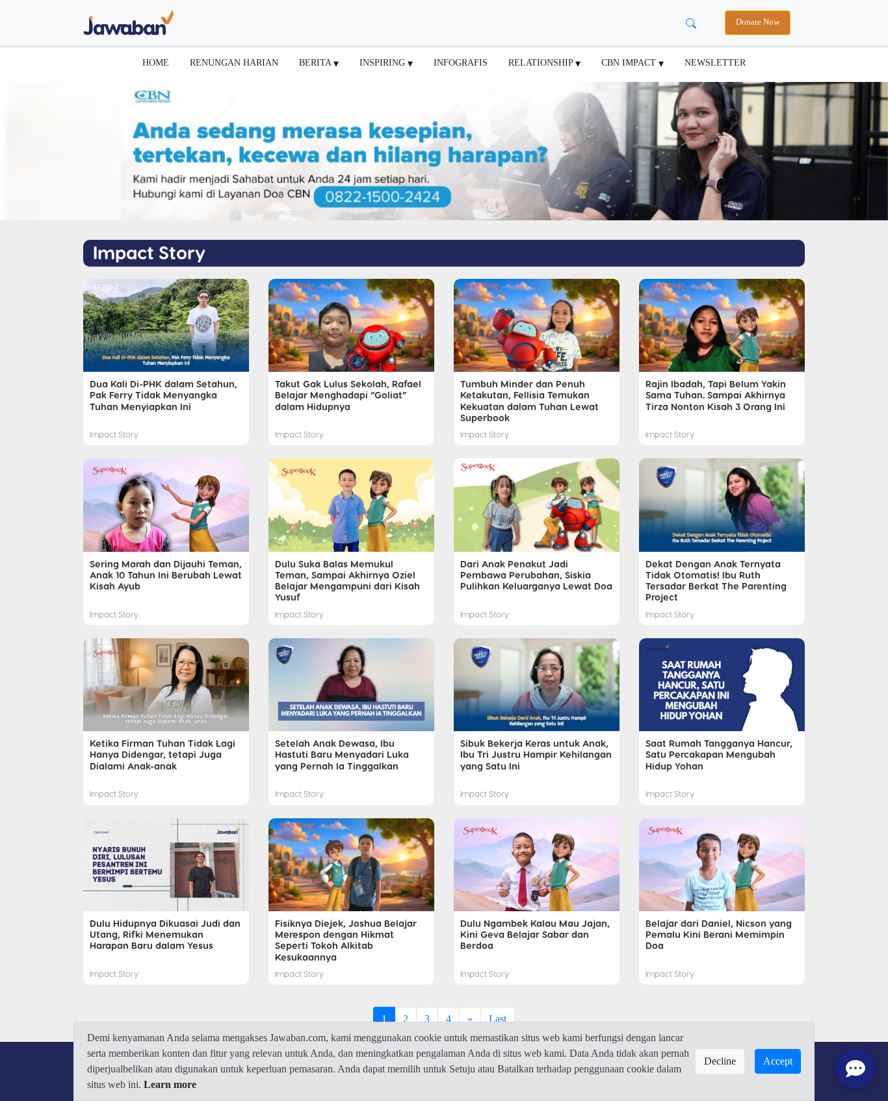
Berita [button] (316, 62)
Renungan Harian (234, 62)
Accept (777, 1061)
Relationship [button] (541, 62)
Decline (720, 1061)
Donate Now (757, 22)
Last (497, 1018)
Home (155, 62)
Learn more (170, 1084)
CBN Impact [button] (630, 62)
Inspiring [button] (383, 62)
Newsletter (715, 62)
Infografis (461, 62)
